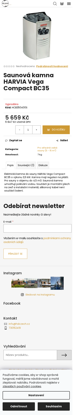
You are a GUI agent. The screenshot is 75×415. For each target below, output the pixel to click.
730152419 (15, 328)
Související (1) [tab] (26, 165)
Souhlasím (54, 406)
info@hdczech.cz (19, 324)
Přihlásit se (15, 254)
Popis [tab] (10, 165)
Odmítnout (18, 406)
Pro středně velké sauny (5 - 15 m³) (47, 149)
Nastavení (36, 395)
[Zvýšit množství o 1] (36, 130)
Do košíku (58, 129)
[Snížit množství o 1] (20, 130)
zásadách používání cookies (22, 386)
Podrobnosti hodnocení (52, 66)
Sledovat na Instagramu (40, 294)
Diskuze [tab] (43, 165)
